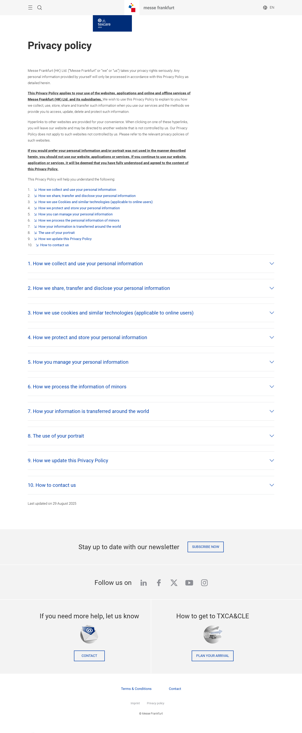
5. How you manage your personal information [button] (78, 362)
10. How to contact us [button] (52, 485)
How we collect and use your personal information (77, 190)
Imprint (135, 703)
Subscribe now (205, 547)
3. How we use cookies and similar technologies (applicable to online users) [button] (111, 313)
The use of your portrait (56, 233)
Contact (89, 656)
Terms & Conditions (136, 689)
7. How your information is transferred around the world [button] (88, 411)
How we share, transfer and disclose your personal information (87, 196)
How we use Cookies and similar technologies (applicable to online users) (95, 202)
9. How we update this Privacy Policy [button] (68, 460)
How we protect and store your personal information (79, 208)
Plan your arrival (212, 656)
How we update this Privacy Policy (65, 239)
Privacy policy (155, 703)
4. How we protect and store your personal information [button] (87, 337)
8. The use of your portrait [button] (56, 436)
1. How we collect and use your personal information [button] (85, 263)
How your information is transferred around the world (79, 227)
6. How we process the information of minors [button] (77, 387)
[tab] (151, 264)
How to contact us (54, 245)
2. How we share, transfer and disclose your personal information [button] (99, 288)
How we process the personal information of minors (78, 220)
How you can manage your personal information (75, 214)
